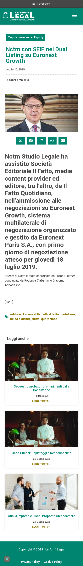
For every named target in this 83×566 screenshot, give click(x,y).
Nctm (36, 319)
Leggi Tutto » (41, 401)
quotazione (49, 319)
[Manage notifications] (7, 559)
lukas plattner (20, 319)
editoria (16, 314)
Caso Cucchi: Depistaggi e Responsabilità (41, 453)
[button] (20, 141)
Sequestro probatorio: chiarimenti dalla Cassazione (41, 388)
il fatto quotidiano (62, 314)
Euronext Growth (35, 314)
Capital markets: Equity (25, 37)
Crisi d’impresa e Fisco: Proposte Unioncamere (41, 516)
